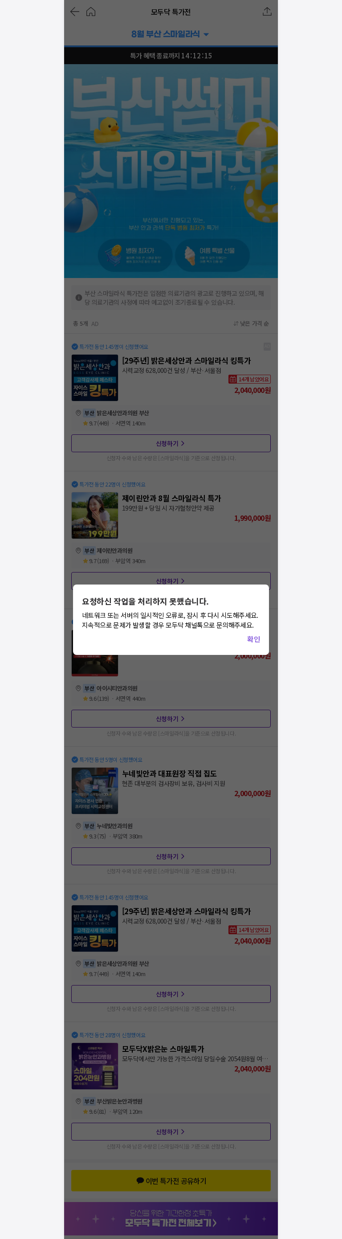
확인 (253, 639)
